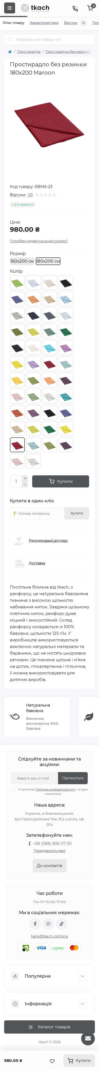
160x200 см (22, 261)
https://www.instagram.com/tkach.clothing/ (48, 923)
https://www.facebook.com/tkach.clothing (35, 923)
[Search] (10, 39)
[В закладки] (52, 1060)
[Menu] (9, 7)
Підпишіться (73, 778)
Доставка (37, 563)
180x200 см (48, 261)
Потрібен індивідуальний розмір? (39, 241)
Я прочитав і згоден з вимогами (53, 792)
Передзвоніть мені (49, 851)
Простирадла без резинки (67, 52)
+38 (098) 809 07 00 (52, 843)
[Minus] (25, 485)
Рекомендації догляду (48, 540)
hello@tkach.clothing (49, 936)
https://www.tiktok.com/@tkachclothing (61, 923)
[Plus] (25, 478)
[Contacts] (75, 8)
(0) (30, 195)
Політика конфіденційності (55, 789)
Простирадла (28, 52)
